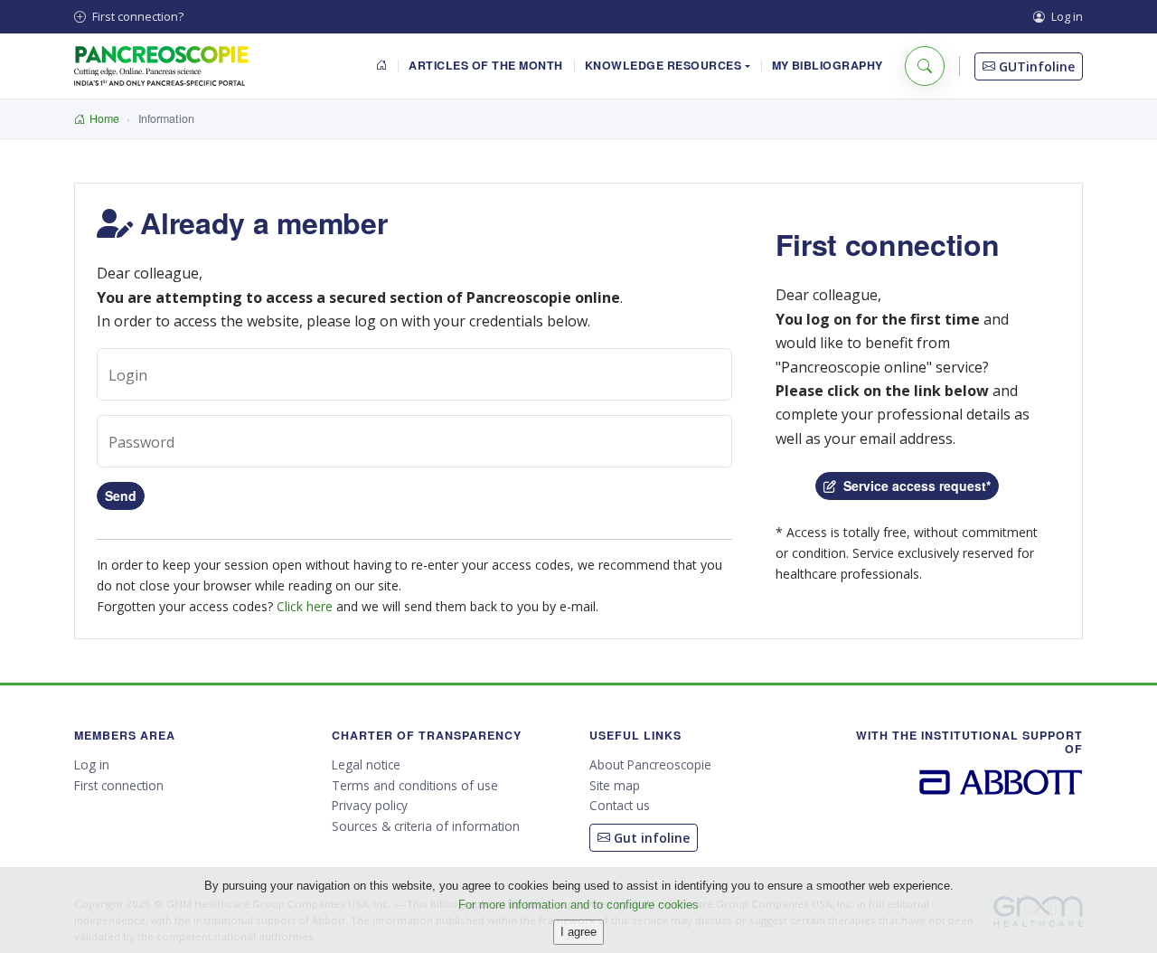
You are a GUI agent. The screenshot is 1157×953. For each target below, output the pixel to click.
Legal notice (366, 764)
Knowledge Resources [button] (663, 65)
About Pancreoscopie (650, 764)
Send (120, 495)
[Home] (382, 66)
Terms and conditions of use (415, 785)
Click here (305, 606)
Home (104, 118)
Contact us (619, 805)
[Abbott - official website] (1001, 780)
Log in (1066, 16)
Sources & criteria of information (426, 826)
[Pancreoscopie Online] (161, 66)
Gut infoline (650, 837)
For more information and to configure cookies (578, 904)
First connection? (136, 16)
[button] (925, 66)
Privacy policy (370, 805)
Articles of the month (485, 65)
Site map (614, 785)
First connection (119, 785)
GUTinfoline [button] (1035, 66)
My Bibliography (828, 65)
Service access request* (913, 485)
